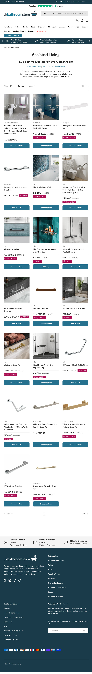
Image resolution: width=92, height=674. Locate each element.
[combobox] (64, 13)
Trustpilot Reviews (11, 640)
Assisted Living (14, 47)
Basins (50, 592)
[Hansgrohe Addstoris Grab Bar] (75, 107)
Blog (5, 626)
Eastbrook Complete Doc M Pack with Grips (45, 126)
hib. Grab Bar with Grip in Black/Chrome (73, 250)
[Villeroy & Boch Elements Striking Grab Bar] (75, 405)
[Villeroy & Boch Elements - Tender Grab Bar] (46, 405)
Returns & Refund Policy (13, 631)
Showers (51, 578)
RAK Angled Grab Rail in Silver (75, 365)
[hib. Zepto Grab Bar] (17, 346)
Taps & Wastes (54, 574)
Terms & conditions (12, 613)
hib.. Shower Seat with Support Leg (43, 366)
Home (5, 47)
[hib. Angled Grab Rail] (46, 168)
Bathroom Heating (55, 596)
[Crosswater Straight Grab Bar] (46, 467)
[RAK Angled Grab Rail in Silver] (75, 346)
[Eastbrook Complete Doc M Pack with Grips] (46, 107)
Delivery (7, 608)
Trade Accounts (79, 2)
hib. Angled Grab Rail (42, 187)
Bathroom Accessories (57, 587)
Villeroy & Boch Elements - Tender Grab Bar (45, 425)
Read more (64, 76)
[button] (87, 20)
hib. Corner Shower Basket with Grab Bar (45, 250)
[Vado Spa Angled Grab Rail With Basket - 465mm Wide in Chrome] (17, 405)
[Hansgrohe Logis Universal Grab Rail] (17, 168)
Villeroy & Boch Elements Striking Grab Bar (73, 425)
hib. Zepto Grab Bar (12, 365)
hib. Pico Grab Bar (41, 308)
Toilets (50, 565)
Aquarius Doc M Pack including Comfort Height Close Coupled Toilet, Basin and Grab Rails (15, 129)
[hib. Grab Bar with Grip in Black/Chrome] (75, 230)
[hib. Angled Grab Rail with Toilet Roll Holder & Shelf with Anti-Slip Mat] (75, 168)
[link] (23, 513)
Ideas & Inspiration (62, 2)
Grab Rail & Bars (34, 67)
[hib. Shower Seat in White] (75, 290)
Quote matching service (48, 42)
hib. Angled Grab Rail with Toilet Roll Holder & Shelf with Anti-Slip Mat (73, 190)
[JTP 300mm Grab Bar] (17, 467)
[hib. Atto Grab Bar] (17, 230)
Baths (50, 569)
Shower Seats (47, 67)
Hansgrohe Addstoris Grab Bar (74, 126)
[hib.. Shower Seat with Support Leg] (46, 346)
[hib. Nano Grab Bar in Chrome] (17, 290)
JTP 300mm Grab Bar (13, 486)
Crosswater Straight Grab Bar (44, 487)
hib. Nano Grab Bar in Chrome (13, 309)
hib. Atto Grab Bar (11, 249)
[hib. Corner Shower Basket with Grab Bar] (46, 230)
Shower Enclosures (55, 583)
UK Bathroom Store (15, 664)
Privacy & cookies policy (14, 617)
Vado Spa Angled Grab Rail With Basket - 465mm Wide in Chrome (16, 427)
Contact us (8, 622)
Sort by (21, 86)
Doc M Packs (60, 67)
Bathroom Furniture (56, 560)
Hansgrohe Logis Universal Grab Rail (15, 188)
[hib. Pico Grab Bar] (46, 290)
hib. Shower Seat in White (73, 308)
